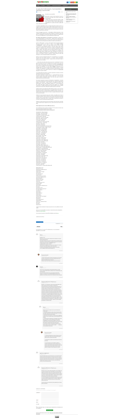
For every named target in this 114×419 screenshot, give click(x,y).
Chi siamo (43, 5)
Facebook (67, 2)
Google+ (71, 2)
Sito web (37, 404)
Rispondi (60, 250)
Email (37, 402)
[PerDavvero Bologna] (42, 2)
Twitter (69, 2)
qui (58, 213)
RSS (75, 2)
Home (38, 5)
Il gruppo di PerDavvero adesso (70, 11)
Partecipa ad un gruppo (56, 5)
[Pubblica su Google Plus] (49, 218)
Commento (38, 392)
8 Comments (61, 11)
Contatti (48, 5)
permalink (61, 223)
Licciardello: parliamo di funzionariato (70, 21)
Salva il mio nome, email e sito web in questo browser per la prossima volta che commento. (49, 408)
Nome (37, 400)
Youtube (73, 2)
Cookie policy (65, 5)
